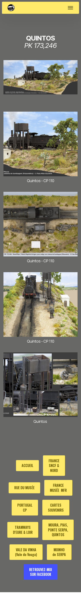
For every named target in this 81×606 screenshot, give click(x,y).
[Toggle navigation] (70, 7)
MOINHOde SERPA (59, 552)
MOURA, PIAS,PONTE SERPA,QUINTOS (58, 529)
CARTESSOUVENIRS (56, 507)
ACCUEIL (27, 465)
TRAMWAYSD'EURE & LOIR (23, 530)
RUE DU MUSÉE (24, 487)
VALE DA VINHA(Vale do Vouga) (26, 552)
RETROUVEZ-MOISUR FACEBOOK (40, 572)
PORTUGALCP (24, 507)
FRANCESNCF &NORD (54, 465)
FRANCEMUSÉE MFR (58, 488)
